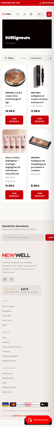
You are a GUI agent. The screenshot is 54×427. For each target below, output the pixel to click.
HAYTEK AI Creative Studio (25, 416)
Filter (10, 58)
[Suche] (18, 14)
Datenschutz (8, 378)
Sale (4, 325)
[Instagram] (4, 279)
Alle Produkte (8, 306)
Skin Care (6, 320)
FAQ (4, 337)
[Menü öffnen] (49, 14)
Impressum (7, 373)
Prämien (6, 351)
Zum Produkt (14, 120)
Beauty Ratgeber (10, 356)
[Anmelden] (24, 14)
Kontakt (5, 342)
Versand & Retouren (11, 347)
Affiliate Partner (9, 360)
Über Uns (6, 392)
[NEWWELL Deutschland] (7, 14)
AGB (4, 382)
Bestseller (7, 311)
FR (39, 14)
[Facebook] (11, 279)
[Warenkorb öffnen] (31, 14)
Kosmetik (6, 315)
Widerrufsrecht (9, 387)
